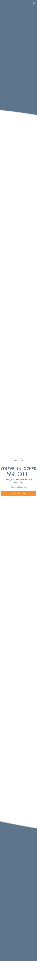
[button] (18, 493)
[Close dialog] (34, 3)
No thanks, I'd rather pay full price (18, 499)
